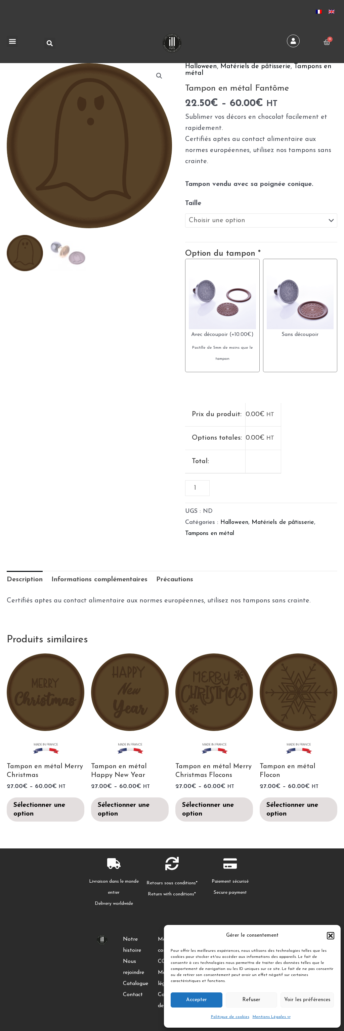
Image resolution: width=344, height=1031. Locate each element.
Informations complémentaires (99, 579)
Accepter (196, 999)
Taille (193, 203)
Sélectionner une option (39, 809)
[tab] (25, 580)
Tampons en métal (209, 534)
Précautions (174, 579)
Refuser (251, 999)
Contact (133, 994)
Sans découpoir (300, 334)
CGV (163, 961)
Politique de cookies (230, 1017)
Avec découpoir (209, 334)
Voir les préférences (307, 999)
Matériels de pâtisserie (255, 66)
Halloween (201, 66)
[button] (330, 935)
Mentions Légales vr (272, 1017)
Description (25, 579)
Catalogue (135, 983)
